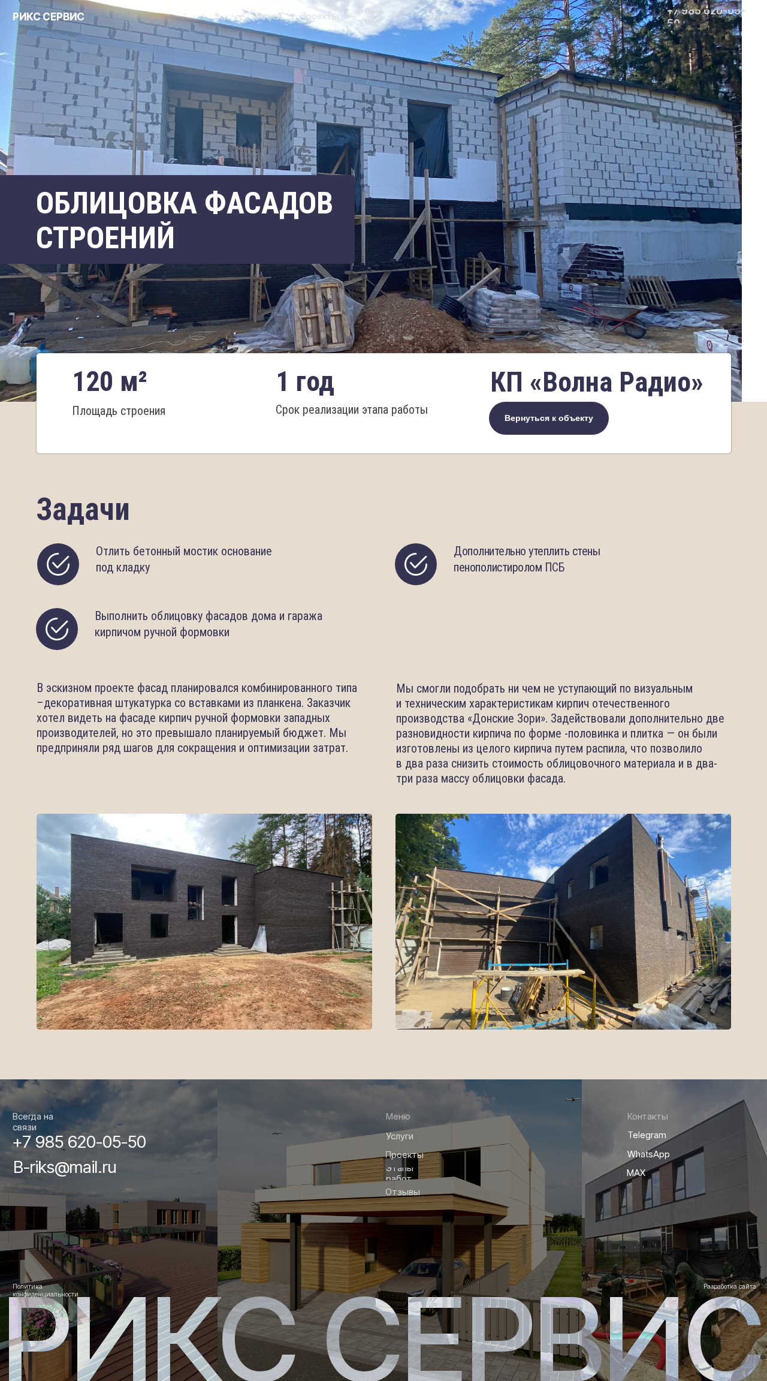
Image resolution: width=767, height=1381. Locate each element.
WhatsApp (648, 1154)
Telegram (646, 1135)
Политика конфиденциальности (45, 1290)
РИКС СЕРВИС (48, 16)
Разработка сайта (729, 1286)
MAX (636, 1173)
